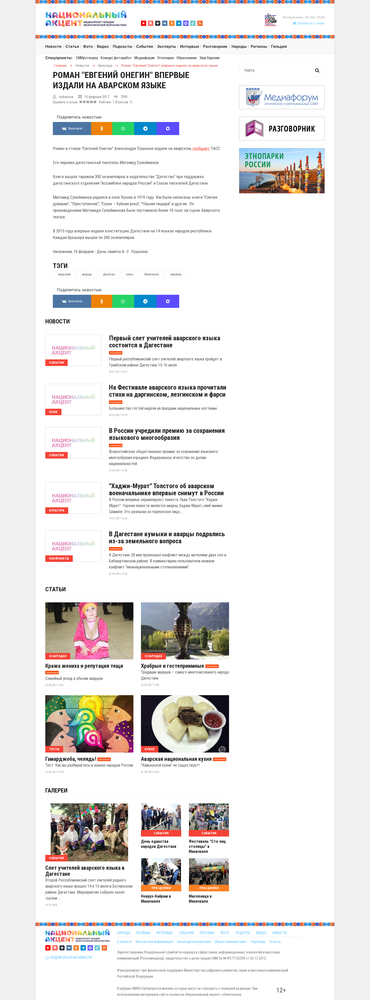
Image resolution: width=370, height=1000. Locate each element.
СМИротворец (87, 58)
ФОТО (224, 933)
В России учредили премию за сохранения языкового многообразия (167, 434)
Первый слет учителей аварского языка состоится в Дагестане (164, 342)
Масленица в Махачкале (200, 899)
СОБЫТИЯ (186, 933)
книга (129, 274)
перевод (175, 274)
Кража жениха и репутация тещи (84, 666)
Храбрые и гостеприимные (172, 666)
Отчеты (275, 942)
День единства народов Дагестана (158, 844)
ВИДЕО (261, 933)
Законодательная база (194, 942)
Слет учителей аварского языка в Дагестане (85, 871)
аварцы (87, 274)
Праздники (161, 888)
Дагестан (109, 274)
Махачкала (151, 274)
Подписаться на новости (70, 957)
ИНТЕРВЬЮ (165, 933)
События (56, 362)
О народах (57, 656)
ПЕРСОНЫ (207, 933)
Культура (56, 510)
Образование (186, 58)
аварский (64, 274)
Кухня (150, 749)
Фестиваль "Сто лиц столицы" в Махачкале (207, 846)
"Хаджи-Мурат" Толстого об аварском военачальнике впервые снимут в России (166, 489)
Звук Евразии (209, 58)
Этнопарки (165, 58)
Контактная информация (154, 942)
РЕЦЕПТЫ (243, 933)
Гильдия (279, 46)
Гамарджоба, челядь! (70, 759)
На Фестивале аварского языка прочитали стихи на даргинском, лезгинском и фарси (167, 391)
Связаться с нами (310, 23)
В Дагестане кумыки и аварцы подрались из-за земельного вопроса (167, 537)
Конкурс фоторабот (116, 58)
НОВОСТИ (279, 933)
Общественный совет (231, 942)
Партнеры (258, 942)
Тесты (54, 749)
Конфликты (59, 558)
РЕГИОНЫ (143, 933)
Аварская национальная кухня (176, 759)
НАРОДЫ (123, 933)
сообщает (201, 148)
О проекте (124, 942)
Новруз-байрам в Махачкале (156, 899)
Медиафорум (144, 58)
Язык (53, 412)
